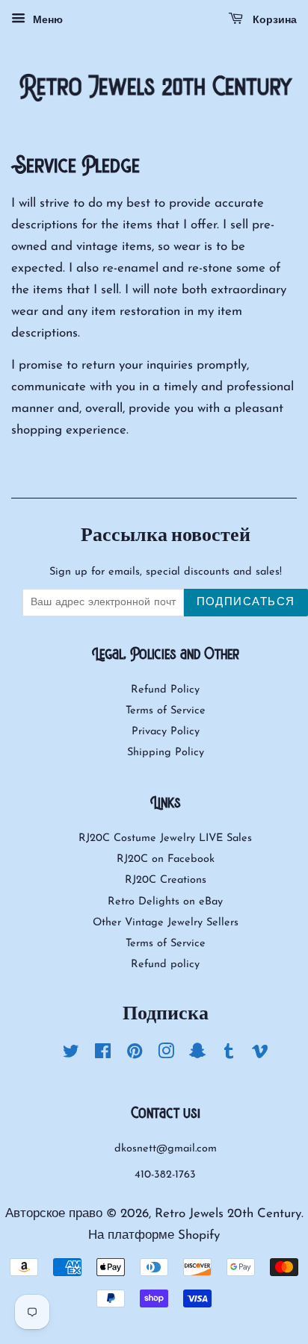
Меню (46, 20)
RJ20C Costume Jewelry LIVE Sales (165, 838)
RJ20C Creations (165, 880)
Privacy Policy (166, 731)
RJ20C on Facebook (166, 859)
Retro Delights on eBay (165, 901)
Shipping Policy (165, 752)
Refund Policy (165, 690)
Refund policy (165, 964)
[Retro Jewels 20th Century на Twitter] (71, 1054)
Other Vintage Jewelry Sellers (165, 922)
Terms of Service (166, 710)
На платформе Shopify (154, 1235)
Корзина (273, 20)
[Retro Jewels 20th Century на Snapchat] (197, 1054)
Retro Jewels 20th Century (228, 1213)
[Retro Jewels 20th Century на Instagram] (166, 1054)
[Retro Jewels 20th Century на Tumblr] (229, 1054)
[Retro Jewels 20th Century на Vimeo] (260, 1054)
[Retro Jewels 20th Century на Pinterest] (134, 1054)
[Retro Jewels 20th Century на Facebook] (102, 1054)
